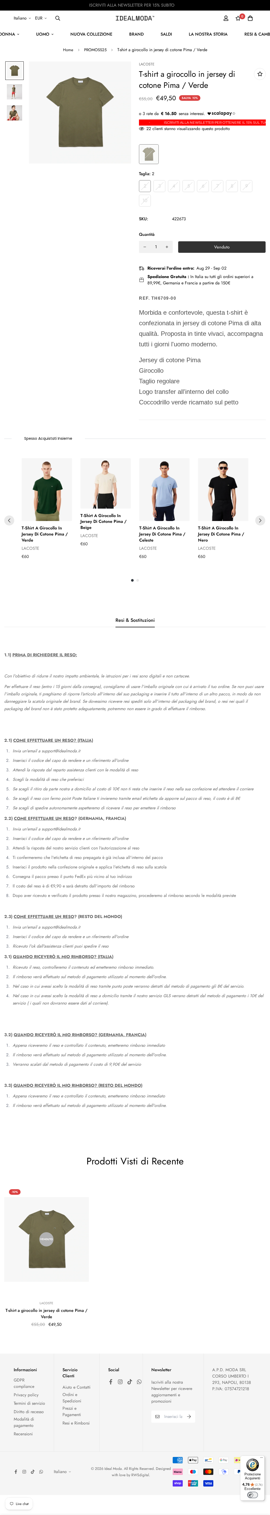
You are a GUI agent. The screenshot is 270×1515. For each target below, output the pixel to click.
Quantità (147, 234)
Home (68, 50)
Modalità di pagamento (24, 1422)
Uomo (42, 34)
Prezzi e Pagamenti (71, 1411)
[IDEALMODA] (135, 18)
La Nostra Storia (208, 34)
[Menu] (261, 1459)
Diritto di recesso (29, 1412)
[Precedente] (9, 520)
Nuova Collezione (91, 34)
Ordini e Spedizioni (71, 1398)
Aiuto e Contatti (76, 1387)
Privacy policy (26, 1395)
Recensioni (23, 1434)
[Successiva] (260, 520)
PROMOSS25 (95, 50)
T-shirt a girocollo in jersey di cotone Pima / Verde (47, 1313)
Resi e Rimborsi (76, 1423)
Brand (136, 34)
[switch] (252, 1495)
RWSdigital (140, 1475)
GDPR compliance (24, 1383)
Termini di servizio (29, 1403)
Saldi (166, 34)
